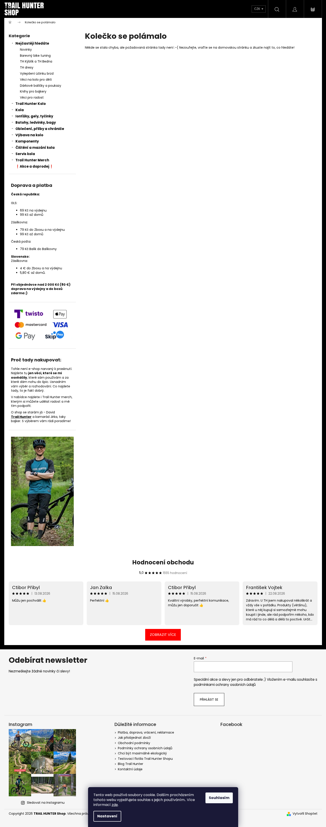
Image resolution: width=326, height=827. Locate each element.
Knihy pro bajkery (33, 91)
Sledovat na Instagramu (46, 802)
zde (115, 804)
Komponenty (27, 141)
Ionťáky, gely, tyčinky (34, 116)
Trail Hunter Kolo (30, 103)
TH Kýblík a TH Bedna (36, 61)
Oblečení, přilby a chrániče (39, 128)
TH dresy (26, 67)
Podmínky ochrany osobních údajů (145, 748)
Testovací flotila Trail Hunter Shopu (145, 758)
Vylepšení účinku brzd (37, 73)
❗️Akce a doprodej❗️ (34, 166)
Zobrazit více (163, 634)
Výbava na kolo (29, 135)
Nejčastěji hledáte (32, 43)
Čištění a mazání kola (35, 147)
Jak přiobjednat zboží (134, 737)
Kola (19, 110)
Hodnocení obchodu (163, 562)
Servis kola (25, 153)
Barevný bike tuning (35, 55)
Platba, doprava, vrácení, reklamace (146, 732)
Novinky (26, 49)
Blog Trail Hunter (130, 764)
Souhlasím (219, 797)
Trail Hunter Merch (32, 160)
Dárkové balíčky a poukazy (40, 85)
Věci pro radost (32, 97)
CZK (257, 8)
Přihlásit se (209, 699)
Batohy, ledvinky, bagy (35, 122)
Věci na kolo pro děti (36, 79)
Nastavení (107, 816)
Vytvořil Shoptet (305, 814)
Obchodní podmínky (134, 743)
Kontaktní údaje (130, 769)
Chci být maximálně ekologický (142, 753)
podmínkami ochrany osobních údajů (225, 684)
